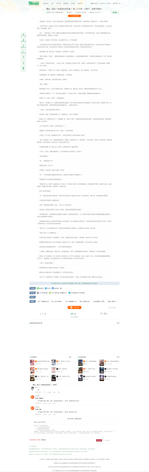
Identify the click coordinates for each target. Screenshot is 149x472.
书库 (52, 3)
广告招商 (107, 459)
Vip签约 (60, 459)
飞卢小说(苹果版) (43, 292)
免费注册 (115, 3)
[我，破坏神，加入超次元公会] (53, 365)
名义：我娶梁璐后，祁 (71, 301)
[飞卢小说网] (34, 5)
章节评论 (37, 396)
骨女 (86, 364)
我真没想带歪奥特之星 (43, 361)
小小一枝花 (109, 364)
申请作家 (70, 459)
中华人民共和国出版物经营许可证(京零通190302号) (78, 470)
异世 (84, 12)
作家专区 (79, 3)
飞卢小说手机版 (100, 459)
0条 (50, 392)
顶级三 (70, 12)
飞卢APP (102, 3)
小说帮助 (47, 459)
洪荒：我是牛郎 (62, 369)
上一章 (44, 314)
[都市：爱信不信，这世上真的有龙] (32, 380)
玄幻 (79, 12)
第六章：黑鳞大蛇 (39, 398)
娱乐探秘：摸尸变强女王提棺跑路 (116, 369)
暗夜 (36, 387)
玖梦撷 (86, 379)
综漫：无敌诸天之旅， (85, 301)
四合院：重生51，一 (113, 301)
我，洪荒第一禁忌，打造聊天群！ (94, 369)
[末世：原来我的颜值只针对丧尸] (80, 365)
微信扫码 (41, 288)
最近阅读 (94, 3)
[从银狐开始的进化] (101, 380)
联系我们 (87, 459)
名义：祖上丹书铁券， (57, 301)
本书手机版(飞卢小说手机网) (78, 292)
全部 (118, 323)
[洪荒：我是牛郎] (53, 373)
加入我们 (92, 459)
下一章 (103, 314)
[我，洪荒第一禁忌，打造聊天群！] (80, 373)
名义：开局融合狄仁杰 (43, 301)
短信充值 (56, 288)
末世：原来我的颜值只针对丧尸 (94, 361)
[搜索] (119, 3)
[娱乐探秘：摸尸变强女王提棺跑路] (101, 373)
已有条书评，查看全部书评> (74, 418)
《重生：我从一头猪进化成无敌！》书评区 (44, 385)
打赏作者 (76, 307)
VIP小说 (58, 3)
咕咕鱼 (108, 379)
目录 (75, 314)
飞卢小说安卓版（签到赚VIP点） (59, 292)
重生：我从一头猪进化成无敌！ (56, 12)
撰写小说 (81, 459)
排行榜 (73, 3)
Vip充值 (65, 459)
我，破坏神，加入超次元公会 (66, 361)
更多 (61, 288)
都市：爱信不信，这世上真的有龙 (46, 376)
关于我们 (42, 459)
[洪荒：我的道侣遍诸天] (101, 365)
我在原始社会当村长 (42, 369)
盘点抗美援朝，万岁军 (99, 301)
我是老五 (87, 371)
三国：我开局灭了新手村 (65, 376)
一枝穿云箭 (109, 371)
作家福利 (76, 459)
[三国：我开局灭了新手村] (53, 380)
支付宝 (49, 288)
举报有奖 (113, 308)
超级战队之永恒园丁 (90, 376)
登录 (109, 3)
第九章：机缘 (38, 409)
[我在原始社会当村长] (32, 373)
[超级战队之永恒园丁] (80, 380)
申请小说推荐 (54, 459)
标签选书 (65, 3)
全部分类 (45, 3)
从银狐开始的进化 (111, 376)
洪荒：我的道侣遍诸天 (113, 361)
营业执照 (94, 470)
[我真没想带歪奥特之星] (32, 365)
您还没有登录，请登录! (35, 439)
